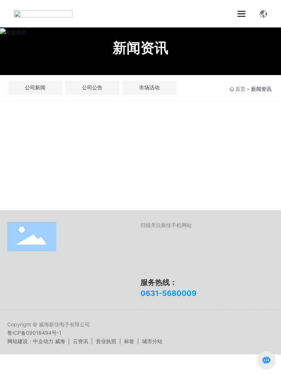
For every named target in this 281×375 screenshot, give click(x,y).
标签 (129, 341)
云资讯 (80, 341)
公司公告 (92, 87)
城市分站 (152, 341)
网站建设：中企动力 (30, 341)
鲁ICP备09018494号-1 (34, 333)
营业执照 (106, 341)
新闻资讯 (140, 48)
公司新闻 (35, 87)
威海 (60, 341)
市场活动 (149, 87)
